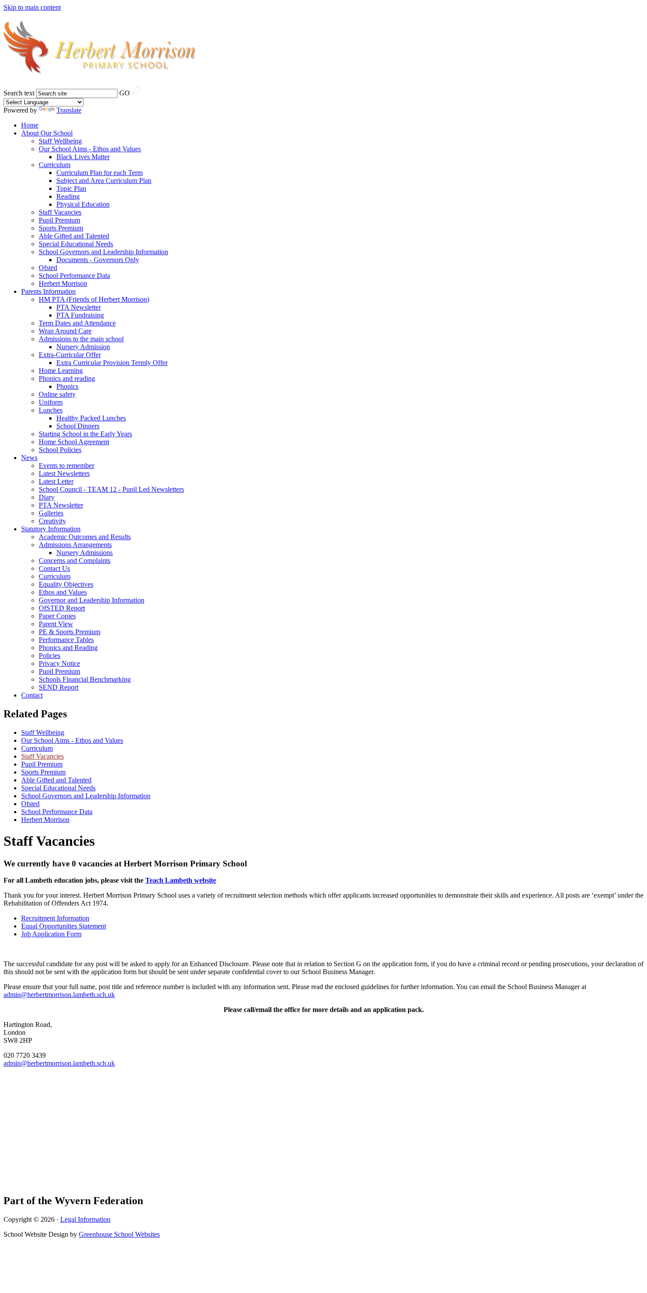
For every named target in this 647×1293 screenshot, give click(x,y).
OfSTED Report (62, 608)
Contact (32, 695)
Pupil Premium (59, 220)
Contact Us (54, 568)
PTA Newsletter (78, 307)
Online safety (57, 394)
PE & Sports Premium (69, 632)
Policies (49, 655)
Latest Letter (56, 481)
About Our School (47, 133)
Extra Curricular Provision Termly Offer (112, 362)
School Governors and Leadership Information (103, 252)
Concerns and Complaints (74, 560)
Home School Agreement (74, 442)
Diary (47, 497)
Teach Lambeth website (180, 880)
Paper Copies (57, 616)
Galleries (51, 513)
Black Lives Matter (83, 157)
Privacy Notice (59, 663)
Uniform (50, 402)
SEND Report (58, 687)
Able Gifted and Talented (74, 236)
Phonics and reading (67, 378)
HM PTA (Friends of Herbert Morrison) (94, 299)
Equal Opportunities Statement (63, 926)
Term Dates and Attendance (77, 323)
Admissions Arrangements (75, 544)
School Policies (60, 449)
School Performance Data (74, 275)
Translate (68, 110)
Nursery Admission (83, 347)
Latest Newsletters (64, 473)
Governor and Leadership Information (91, 600)
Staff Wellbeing (60, 141)
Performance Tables (66, 639)
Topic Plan (71, 188)
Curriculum (54, 164)
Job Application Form (51, 934)
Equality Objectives (66, 584)
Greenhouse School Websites (119, 1234)
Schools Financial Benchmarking (85, 679)
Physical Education (83, 204)
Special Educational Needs (76, 244)
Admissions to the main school (81, 339)
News (29, 457)
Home (29, 125)
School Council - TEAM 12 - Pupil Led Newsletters (111, 489)
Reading (68, 196)
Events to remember (66, 465)
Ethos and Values (63, 592)
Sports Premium (61, 228)
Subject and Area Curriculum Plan (103, 180)
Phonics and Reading (68, 647)
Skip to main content (32, 7)
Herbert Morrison (63, 283)
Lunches (50, 410)
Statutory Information (51, 529)
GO (124, 93)
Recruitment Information (55, 918)
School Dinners (77, 426)
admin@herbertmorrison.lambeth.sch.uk (59, 994)
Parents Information (48, 291)
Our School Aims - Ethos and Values (90, 149)
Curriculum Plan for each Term (99, 172)
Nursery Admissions (84, 552)
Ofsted (48, 267)
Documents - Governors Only (97, 259)
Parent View (56, 624)
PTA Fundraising (80, 315)
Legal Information (85, 1219)
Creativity (52, 521)
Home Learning (61, 370)
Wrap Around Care (65, 331)
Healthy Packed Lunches (91, 418)
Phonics (67, 386)
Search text (19, 93)
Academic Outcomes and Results (85, 537)
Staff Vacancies (60, 212)
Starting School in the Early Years (85, 434)
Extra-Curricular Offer (70, 354)
